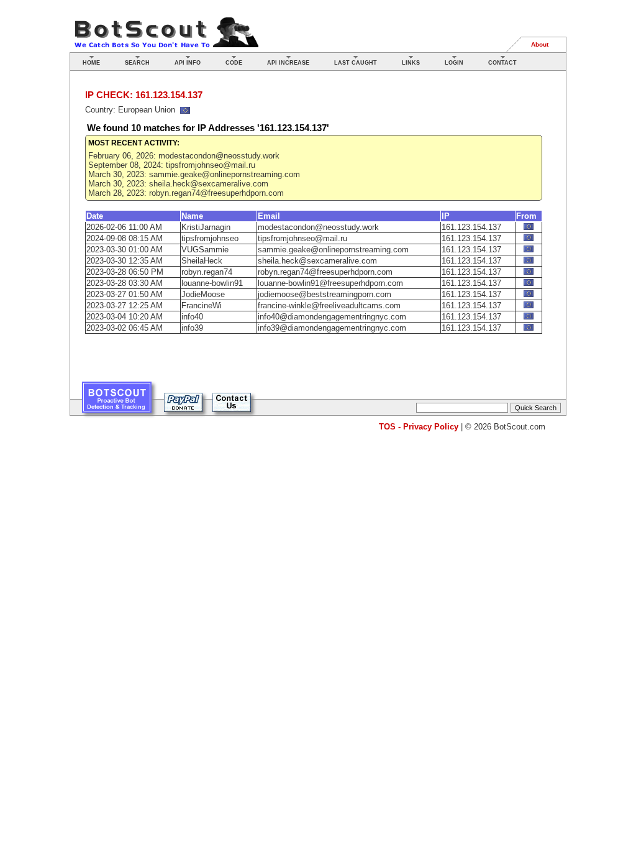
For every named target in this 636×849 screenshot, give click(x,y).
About (539, 44)
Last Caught (355, 63)
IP (446, 216)
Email (269, 216)
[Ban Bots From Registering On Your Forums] (117, 401)
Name (192, 216)
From (526, 216)
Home (91, 63)
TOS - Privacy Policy (418, 426)
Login (454, 63)
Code (233, 63)
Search (137, 63)
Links (411, 63)
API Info (188, 63)
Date (94, 216)
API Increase (288, 63)
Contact (502, 63)
